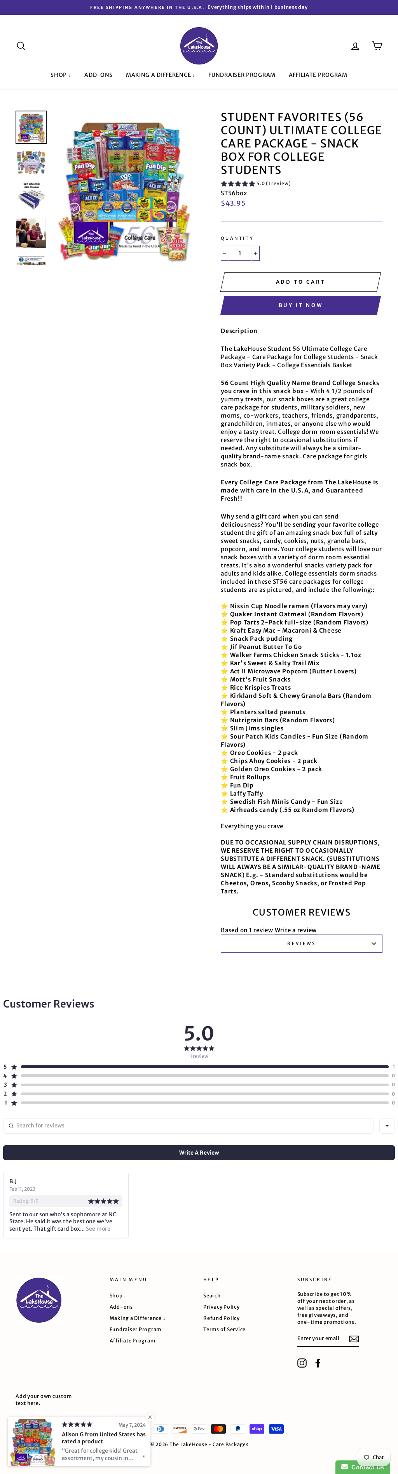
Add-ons (98, 74)
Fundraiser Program (242, 74)
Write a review (296, 930)
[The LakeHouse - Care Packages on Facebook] (318, 1363)
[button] (256, 184)
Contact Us (366, 1467)
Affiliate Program (318, 74)
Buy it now (301, 305)
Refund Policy (221, 1318)
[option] (199, 7)
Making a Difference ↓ (161, 74)
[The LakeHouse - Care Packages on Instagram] (302, 1363)
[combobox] (387, 1126)
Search (212, 1295)
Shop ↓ (61, 74)
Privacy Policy (221, 1307)
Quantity (237, 238)
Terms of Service (224, 1329)
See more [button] (97, 1228)
